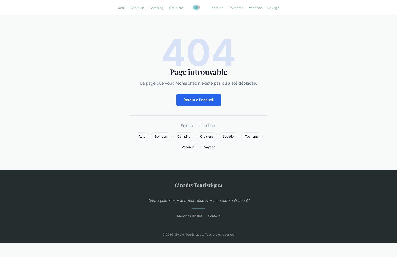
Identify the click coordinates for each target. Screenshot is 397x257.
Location (216, 8)
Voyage (273, 8)
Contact (214, 216)
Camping (157, 8)
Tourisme (236, 8)
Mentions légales (189, 216)
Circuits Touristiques (198, 185)
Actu (121, 8)
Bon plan (137, 8)
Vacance (255, 8)
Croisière (176, 8)
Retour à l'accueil (199, 100)
